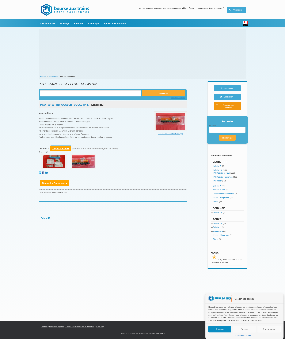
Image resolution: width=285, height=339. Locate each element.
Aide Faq (100, 326)
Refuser (244, 329)
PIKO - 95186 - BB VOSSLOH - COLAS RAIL (64, 104)
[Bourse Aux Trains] (65, 9)
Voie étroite (218, 231)
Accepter (220, 329)
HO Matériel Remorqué (223, 176)
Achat (217, 219)
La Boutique (93, 23)
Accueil (43, 76)
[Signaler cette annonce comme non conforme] (46, 173)
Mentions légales (56, 326)
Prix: (41, 152)
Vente (217, 161)
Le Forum (78, 23)
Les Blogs (64, 23)
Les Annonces (47, 23)
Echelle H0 (217, 170)
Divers (215, 201)
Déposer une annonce (114, 23)
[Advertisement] (142, 53)
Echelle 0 (217, 166)
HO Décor (217, 180)
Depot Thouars (60, 148)
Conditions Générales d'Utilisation (79, 326)
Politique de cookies (243, 335)
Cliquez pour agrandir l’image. (170, 133)
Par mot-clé (212, 125)
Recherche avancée (178, 97)
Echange (219, 208)
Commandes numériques (223, 193)
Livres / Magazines (221, 197)
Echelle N (217, 185)
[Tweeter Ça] (40, 173)
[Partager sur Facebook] (43, 173)
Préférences (269, 329)
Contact (44, 326)
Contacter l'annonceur (54, 183)
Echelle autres (219, 189)
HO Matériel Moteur (221, 172)
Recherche (53, 76)
